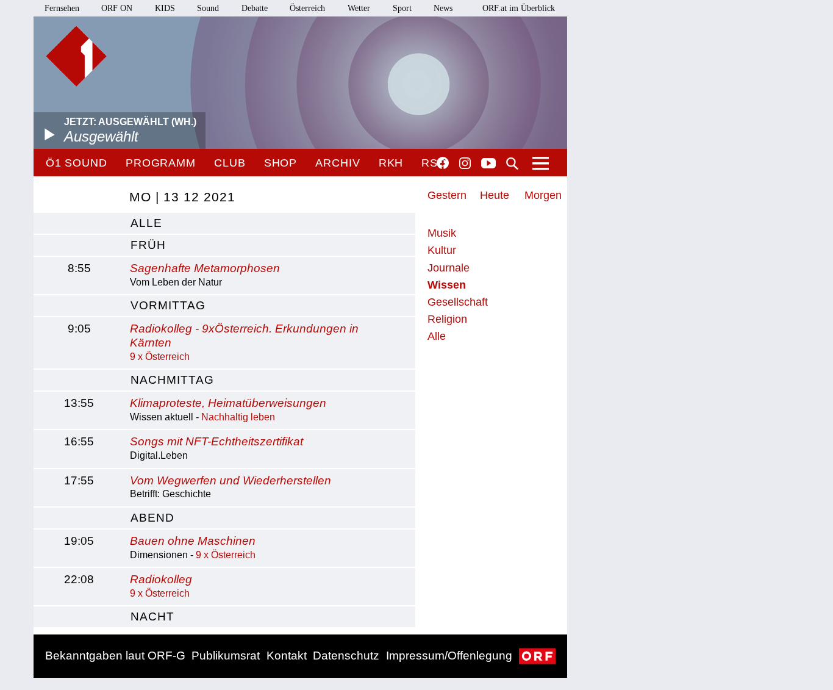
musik (441, 233)
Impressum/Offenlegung (449, 655)
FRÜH (148, 245)
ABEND (152, 517)
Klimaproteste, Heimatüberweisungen (228, 403)
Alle (436, 336)
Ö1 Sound (76, 163)
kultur (441, 250)
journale (448, 268)
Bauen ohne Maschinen (193, 540)
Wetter (359, 8)
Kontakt (286, 655)
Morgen (543, 195)
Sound (208, 8)
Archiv (337, 163)
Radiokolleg (161, 579)
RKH (391, 163)
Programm (161, 163)
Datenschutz (346, 655)
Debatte (254, 8)
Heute (494, 195)
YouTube (488, 164)
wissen (446, 285)
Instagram (465, 163)
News (443, 8)
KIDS (165, 8)
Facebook (443, 163)
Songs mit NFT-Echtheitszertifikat (216, 441)
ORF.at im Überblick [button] (518, 8)
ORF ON (116, 8)
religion (447, 319)
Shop (281, 163)
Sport (402, 8)
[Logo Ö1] (76, 56)
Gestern (447, 195)
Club (230, 163)
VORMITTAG (168, 305)
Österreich (307, 8)
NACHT (152, 616)
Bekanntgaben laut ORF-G (115, 655)
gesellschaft (457, 302)
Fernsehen (62, 8)
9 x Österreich (160, 356)
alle (146, 223)
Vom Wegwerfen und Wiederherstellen (230, 480)
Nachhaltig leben (238, 417)
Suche (512, 163)
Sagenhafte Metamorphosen (205, 268)
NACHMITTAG (172, 379)
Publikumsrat (225, 655)
